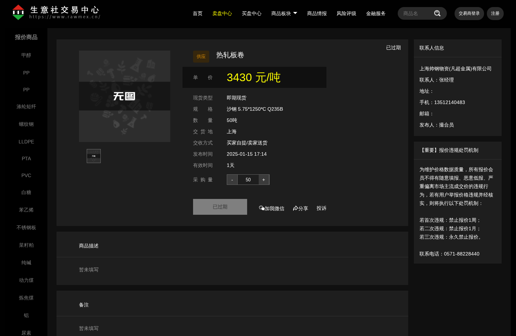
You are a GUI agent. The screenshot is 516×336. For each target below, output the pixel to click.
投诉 (321, 208)
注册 (495, 13)
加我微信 (274, 208)
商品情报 (317, 13)
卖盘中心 (222, 13)
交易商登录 (469, 13)
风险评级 (346, 13)
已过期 (220, 206)
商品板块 (281, 13)
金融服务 (376, 13)
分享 (303, 208)
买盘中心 (252, 13)
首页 (198, 13)
